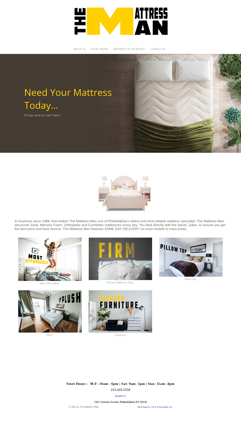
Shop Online (99, 49)
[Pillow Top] (191, 257)
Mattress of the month (129, 49)
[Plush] (50, 311)
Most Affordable (49, 283)
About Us (79, 49)
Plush (49, 335)
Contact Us (157, 49)
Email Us (120, 395)
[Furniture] (120, 311)
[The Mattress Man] (120, 44)
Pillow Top (190, 279)
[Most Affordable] (50, 259)
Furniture (120, 335)
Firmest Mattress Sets (120, 282)
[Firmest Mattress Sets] (120, 259)
